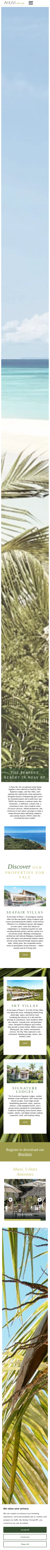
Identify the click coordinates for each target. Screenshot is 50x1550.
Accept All (25, 1530)
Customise (25, 1537)
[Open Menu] (31, 3)
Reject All (25, 1544)
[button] (11, 1200)
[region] (25, 1527)
